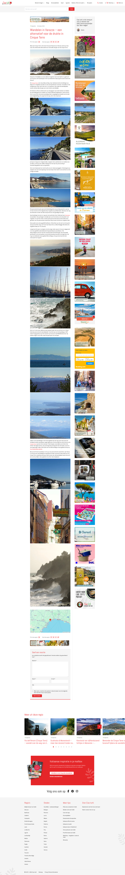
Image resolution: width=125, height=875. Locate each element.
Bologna (46, 809)
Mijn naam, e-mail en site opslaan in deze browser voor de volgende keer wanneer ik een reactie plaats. (50, 691)
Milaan (45, 818)
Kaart (62, 3)
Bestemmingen (39, 3)
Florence (46, 812)
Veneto (26, 864)
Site (33, 685)
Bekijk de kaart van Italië (30, 807)
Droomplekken (55, 3)
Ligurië (26, 832)
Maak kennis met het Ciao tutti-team (91, 807)
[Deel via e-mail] (53, 42)
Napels (45, 821)
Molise (26, 838)
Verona (45, 850)
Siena (45, 841)
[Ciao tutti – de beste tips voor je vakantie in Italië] (7, 3)
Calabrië (26, 815)
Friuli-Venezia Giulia (29, 824)
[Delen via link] (58, 42)
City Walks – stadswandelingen (51, 807)
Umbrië (26, 858)
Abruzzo (26, 809)
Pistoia (45, 832)
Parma (45, 827)
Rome (45, 835)
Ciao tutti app (66, 812)
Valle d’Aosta (27, 861)
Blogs (47, 3)
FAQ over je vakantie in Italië (70, 807)
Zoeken (101, 3)
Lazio (25, 827)
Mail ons (120, 3)
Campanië (26, 818)
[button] (53, 747)
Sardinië (26, 847)
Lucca (45, 815)
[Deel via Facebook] (51, 42)
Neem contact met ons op (88, 809)
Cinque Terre (34, 26)
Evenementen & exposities (69, 818)
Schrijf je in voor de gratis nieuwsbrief (61, 773)
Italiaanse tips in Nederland (69, 827)
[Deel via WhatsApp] (56, 42)
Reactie (34, 660)
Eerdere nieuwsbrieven (56, 776)
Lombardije (27, 835)
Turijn (45, 844)
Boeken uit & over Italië (68, 809)
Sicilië (25, 850)
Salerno (46, 838)
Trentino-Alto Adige (29, 855)
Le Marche (27, 830)
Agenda (68, 3)
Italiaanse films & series (69, 821)
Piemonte (26, 841)
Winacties (65, 840)
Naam (34, 679)
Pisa (45, 830)
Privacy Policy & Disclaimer (51, 872)
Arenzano (67, 215)
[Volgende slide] (99, 727)
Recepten (89, 3)
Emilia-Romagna (28, 821)
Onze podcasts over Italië (69, 830)
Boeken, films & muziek (78, 3)
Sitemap (41, 872)
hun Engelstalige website (36, 449)
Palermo (46, 824)
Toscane (26, 852)
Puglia (25, 844)
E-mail (53, 679)
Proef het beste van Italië (69, 832)
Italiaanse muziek (67, 824)
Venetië (45, 847)
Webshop (111, 3)
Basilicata (26, 812)
